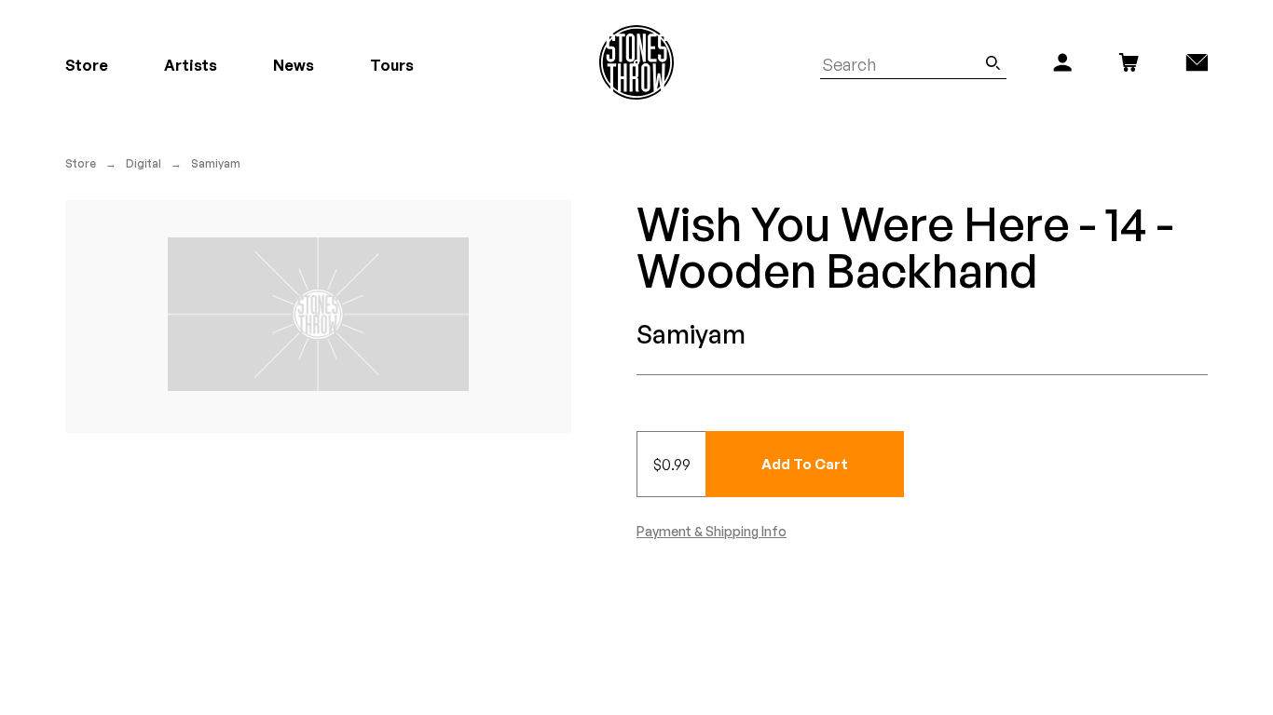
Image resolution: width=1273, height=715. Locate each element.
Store (80, 163)
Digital (143, 163)
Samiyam (215, 163)
